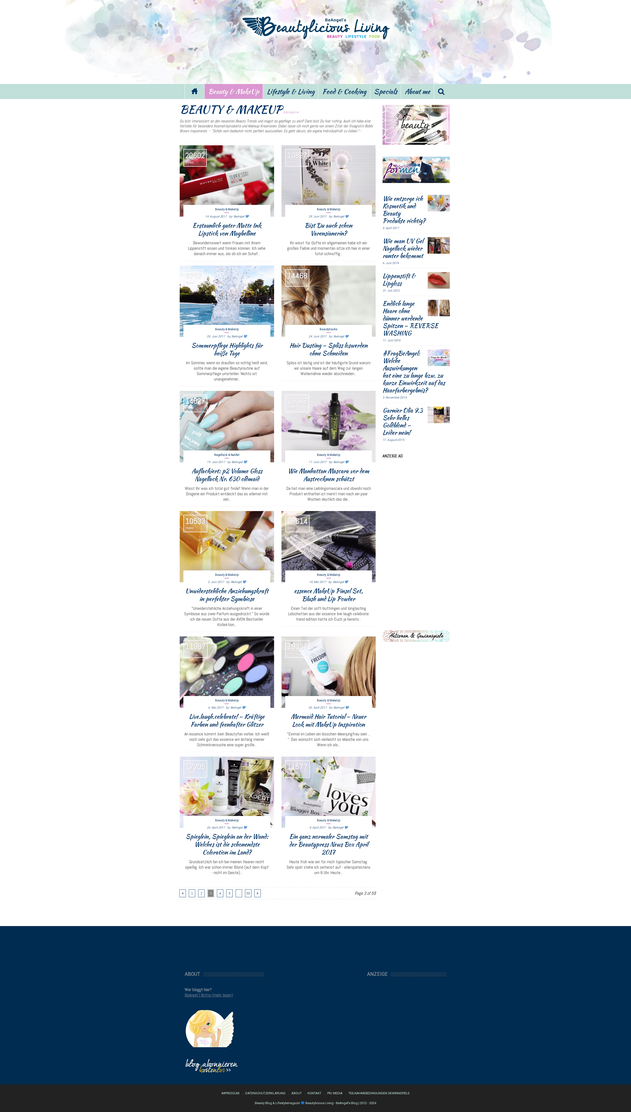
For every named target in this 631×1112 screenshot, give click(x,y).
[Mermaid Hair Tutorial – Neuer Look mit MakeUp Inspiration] (328, 672)
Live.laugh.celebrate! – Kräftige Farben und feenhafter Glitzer (226, 720)
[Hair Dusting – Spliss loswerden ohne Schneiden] (328, 301)
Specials (385, 91)
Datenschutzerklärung (265, 1093)
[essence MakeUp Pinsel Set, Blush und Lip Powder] (328, 546)
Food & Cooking (344, 91)
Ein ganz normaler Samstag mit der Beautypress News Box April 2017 (328, 844)
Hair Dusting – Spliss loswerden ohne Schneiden (329, 349)
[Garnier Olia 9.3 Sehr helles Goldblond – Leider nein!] (439, 415)
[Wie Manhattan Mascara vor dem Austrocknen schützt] (328, 426)
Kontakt (314, 1093)
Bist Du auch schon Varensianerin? (328, 229)
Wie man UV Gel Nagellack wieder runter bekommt (403, 248)
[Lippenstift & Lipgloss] (439, 280)
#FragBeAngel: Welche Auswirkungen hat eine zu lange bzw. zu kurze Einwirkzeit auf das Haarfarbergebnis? (414, 372)
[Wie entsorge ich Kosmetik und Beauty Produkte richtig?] (439, 203)
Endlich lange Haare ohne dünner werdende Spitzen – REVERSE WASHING (410, 318)
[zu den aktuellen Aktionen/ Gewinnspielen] (416, 635)
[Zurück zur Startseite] (194, 91)
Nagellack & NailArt (227, 455)
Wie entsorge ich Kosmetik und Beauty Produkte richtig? (404, 209)
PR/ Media (335, 1093)
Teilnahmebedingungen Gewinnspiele (379, 1093)
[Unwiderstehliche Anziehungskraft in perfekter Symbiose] (227, 546)
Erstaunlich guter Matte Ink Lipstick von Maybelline (227, 229)
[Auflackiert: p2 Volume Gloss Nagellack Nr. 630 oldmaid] (227, 426)
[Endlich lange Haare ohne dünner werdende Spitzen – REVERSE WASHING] (439, 308)
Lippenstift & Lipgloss (399, 279)
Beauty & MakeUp (233, 91)
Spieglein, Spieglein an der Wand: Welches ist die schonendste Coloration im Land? (227, 844)
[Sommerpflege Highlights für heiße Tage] (227, 301)
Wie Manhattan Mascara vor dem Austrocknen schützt (328, 474)
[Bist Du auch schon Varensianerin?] (328, 181)
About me (417, 91)
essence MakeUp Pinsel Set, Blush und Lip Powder (328, 594)
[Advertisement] (315, 61)
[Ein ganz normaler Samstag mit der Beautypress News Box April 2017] (328, 792)
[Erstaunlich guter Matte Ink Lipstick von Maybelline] (227, 181)
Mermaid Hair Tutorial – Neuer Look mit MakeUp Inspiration (328, 720)
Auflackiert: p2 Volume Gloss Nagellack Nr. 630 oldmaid (227, 474)
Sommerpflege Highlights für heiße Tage (227, 349)
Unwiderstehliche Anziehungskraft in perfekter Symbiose (226, 594)
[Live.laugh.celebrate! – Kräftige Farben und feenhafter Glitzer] (227, 672)
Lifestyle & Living (291, 91)
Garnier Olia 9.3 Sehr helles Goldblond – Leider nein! (403, 421)
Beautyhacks (328, 329)
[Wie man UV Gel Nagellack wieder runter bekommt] (439, 245)
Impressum (230, 1093)
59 (248, 893)
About (296, 1093)
